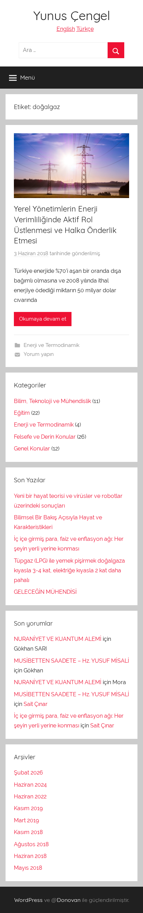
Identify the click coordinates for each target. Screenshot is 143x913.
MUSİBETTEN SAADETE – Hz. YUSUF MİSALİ (71, 660)
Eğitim (22, 413)
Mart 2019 (26, 820)
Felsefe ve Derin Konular (45, 436)
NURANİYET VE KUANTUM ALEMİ (57, 639)
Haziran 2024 (30, 784)
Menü (27, 77)
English (66, 29)
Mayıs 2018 (28, 868)
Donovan (69, 899)
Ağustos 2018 (31, 844)
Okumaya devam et (42, 319)
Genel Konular (32, 448)
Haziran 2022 (30, 796)
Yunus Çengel (71, 15)
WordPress (28, 899)
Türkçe (85, 29)
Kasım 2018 (28, 832)
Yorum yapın (39, 354)
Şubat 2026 (28, 772)
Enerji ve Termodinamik (51, 345)
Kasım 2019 (28, 808)
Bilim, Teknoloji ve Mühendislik (52, 401)
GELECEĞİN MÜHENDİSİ (45, 592)
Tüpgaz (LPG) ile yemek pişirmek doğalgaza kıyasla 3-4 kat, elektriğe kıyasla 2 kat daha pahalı (69, 570)
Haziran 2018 (30, 856)
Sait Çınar (36, 704)
